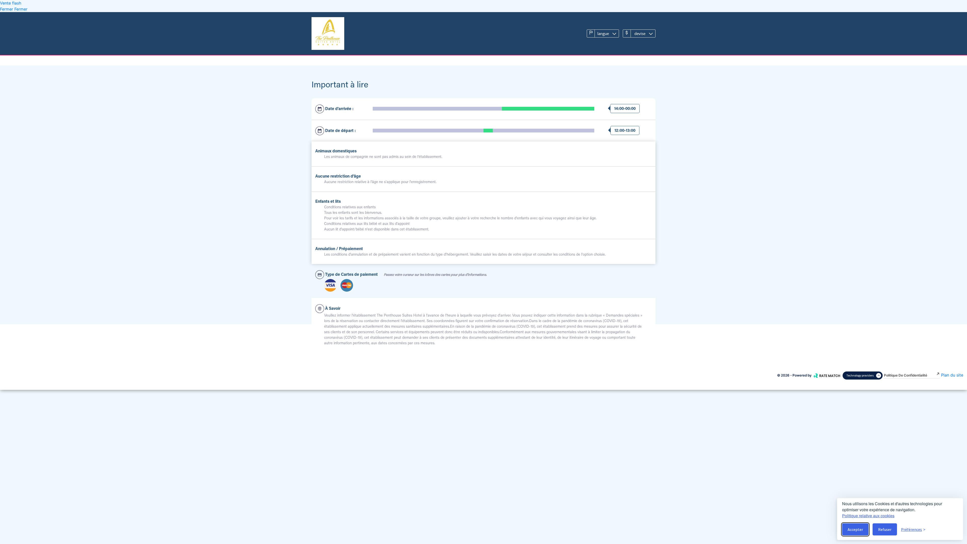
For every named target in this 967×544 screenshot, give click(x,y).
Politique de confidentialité (905, 375)
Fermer (7, 9)
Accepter (855, 529)
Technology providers (860, 375)
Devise (639, 33)
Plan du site (952, 375)
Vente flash (10, 3)
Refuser (884, 529)
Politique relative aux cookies (868, 516)
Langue (603, 33)
